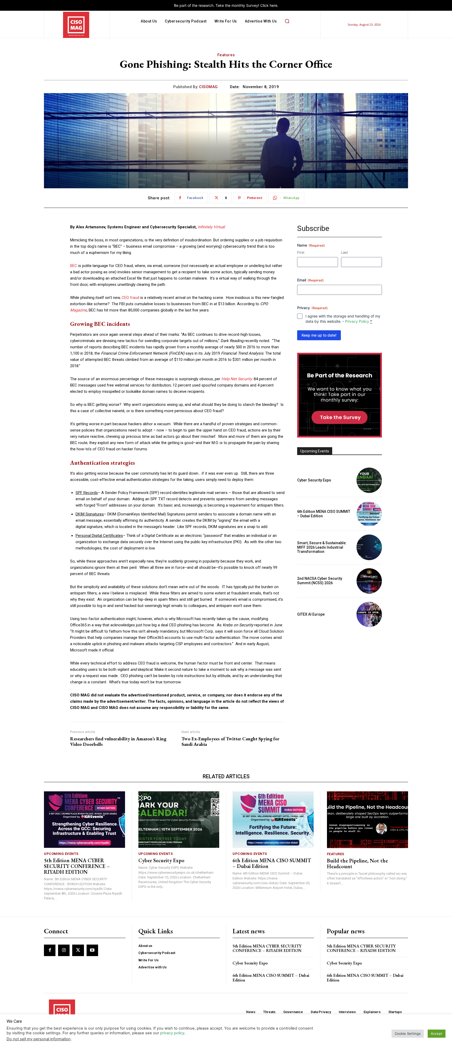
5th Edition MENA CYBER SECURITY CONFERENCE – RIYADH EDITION (77, 866)
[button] (287, 21)
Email (310, 280)
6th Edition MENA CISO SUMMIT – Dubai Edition (272, 863)
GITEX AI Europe (311, 614)
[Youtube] (92, 950)
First (300, 252)
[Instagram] (64, 950)
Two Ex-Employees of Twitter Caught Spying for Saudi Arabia (230, 741)
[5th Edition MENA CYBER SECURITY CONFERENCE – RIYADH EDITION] (84, 819)
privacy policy (172, 1033)
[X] (78, 950)
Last (344, 252)
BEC (73, 265)
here (273, 5)
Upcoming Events (61, 853)
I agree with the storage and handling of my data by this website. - (343, 318)
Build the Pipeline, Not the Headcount (357, 863)
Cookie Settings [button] (408, 1033)
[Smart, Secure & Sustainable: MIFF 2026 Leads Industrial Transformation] (369, 547)
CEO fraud (130, 297)
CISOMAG (208, 86)
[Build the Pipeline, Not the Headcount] (367, 819)
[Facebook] (49, 950)
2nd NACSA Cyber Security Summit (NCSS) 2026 (319, 580)
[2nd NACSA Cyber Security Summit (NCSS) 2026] (369, 581)
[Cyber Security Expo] (369, 480)
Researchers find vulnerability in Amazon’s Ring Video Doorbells (118, 741)
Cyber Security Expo (314, 480)
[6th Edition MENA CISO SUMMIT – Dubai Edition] (369, 513)
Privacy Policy (357, 321)
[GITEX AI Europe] (369, 614)
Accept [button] (436, 1033)
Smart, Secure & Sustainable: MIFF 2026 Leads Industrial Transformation (322, 547)
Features (226, 55)
